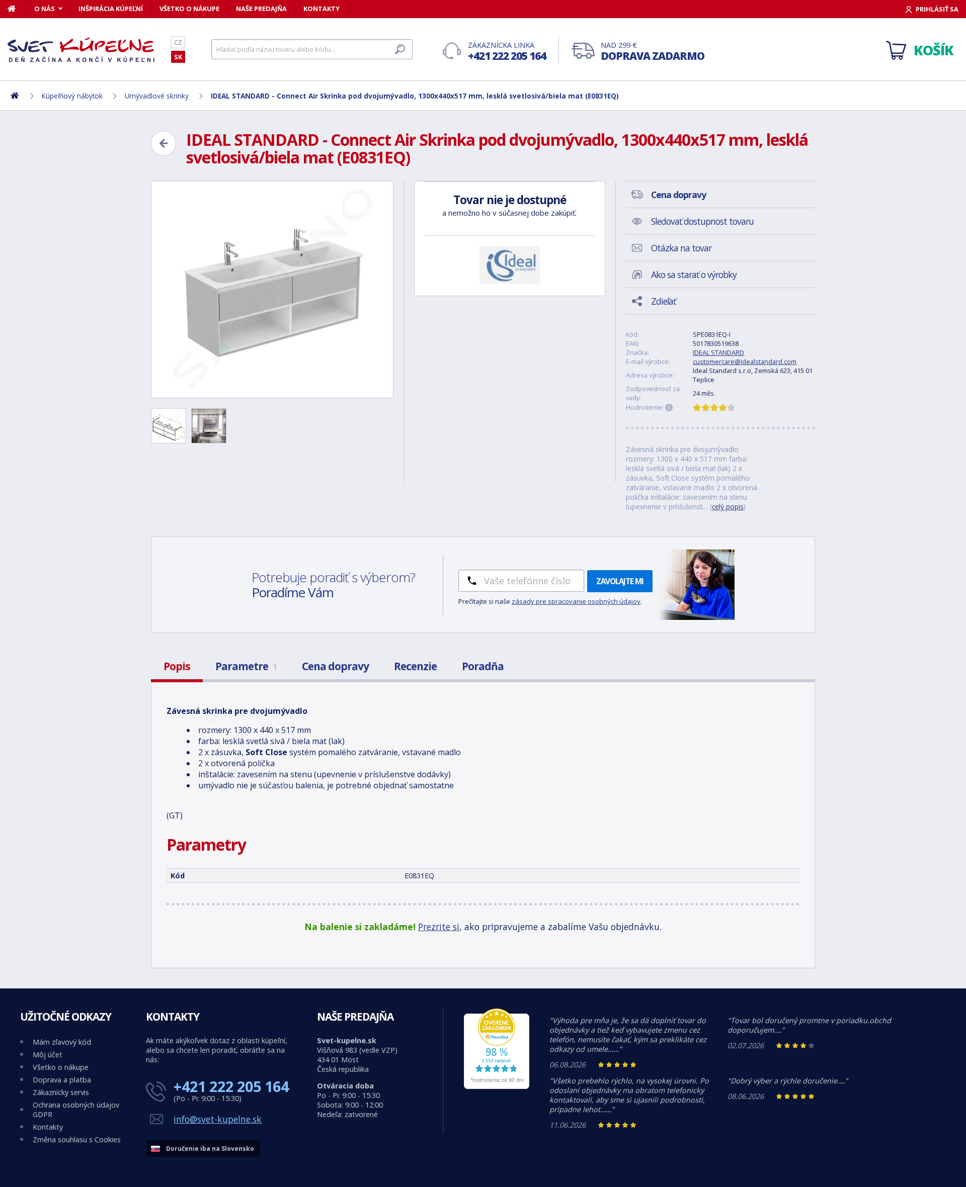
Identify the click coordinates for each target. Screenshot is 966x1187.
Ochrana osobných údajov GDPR (76, 1109)
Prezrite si (438, 927)
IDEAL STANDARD (718, 352)
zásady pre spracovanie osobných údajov (576, 601)
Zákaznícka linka (507, 51)
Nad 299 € (652, 51)
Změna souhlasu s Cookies (77, 1139)
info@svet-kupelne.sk (218, 1119)
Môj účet (47, 1054)
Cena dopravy (335, 666)
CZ (178, 42)
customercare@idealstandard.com (744, 361)
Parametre (246, 666)
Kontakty (321, 8)
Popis (177, 666)
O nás (44, 8)
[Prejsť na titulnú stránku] (83, 49)
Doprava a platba (62, 1079)
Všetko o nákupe (189, 8)
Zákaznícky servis (61, 1092)
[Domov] (17, 9)
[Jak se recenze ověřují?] (669, 408)
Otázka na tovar (681, 248)
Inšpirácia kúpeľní (110, 8)
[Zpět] (163, 143)
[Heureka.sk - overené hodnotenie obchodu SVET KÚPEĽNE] (496, 1086)
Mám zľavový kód (62, 1042)
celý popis (728, 506)
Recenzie (415, 666)
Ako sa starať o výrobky (694, 274)
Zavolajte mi (619, 581)
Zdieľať (663, 301)
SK (178, 56)
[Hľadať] (400, 49)
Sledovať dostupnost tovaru (702, 221)
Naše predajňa (261, 8)
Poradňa (483, 666)
